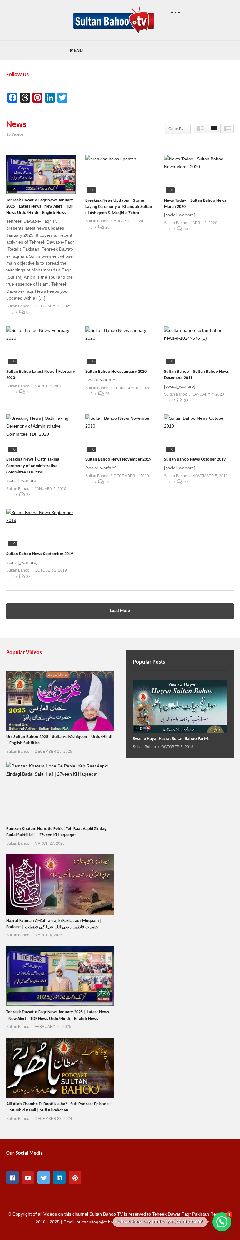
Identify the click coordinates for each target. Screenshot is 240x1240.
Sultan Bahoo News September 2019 (39, 554)
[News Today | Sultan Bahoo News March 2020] (199, 174)
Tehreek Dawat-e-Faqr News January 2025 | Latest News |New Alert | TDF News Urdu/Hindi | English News (39, 206)
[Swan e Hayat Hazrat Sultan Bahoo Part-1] (180, 706)
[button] (221, 1221)
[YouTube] (28, 1177)
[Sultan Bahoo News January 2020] (120, 346)
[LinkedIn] (59, 1177)
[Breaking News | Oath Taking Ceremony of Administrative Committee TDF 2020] (41, 433)
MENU (76, 50)
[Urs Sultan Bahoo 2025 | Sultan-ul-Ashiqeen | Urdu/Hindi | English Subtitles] (60, 701)
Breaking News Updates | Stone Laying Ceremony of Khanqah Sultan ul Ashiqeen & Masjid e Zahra (118, 207)
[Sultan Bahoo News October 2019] (199, 433)
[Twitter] (44, 1177)
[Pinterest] (75, 1177)
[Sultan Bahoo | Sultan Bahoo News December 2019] (199, 346)
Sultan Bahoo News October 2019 (195, 459)
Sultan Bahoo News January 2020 (116, 371)
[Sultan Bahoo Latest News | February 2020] (41, 346)
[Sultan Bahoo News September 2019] (41, 528)
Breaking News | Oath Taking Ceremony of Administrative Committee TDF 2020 (32, 466)
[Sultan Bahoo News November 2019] (120, 433)
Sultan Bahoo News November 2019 (118, 459)
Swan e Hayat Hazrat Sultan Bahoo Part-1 (171, 738)
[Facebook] (12, 1177)
